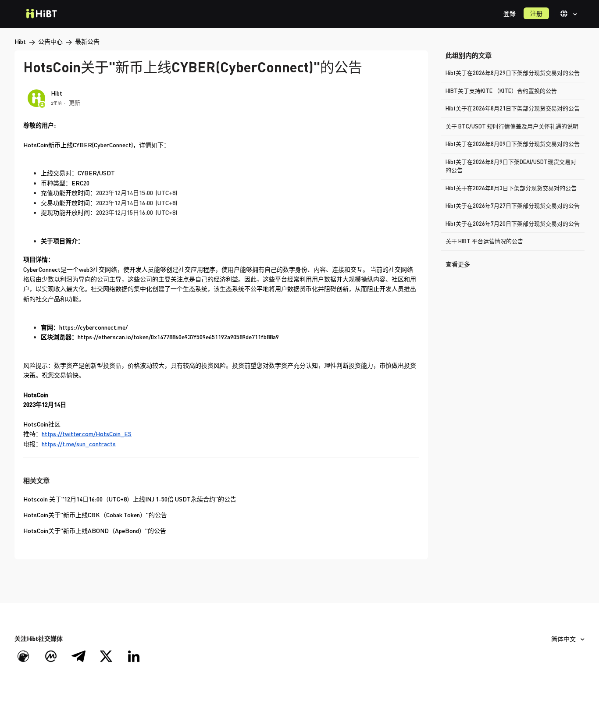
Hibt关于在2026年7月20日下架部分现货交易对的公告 (513, 223)
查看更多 (458, 264)
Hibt (20, 41)
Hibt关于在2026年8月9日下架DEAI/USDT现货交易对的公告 (511, 166)
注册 (536, 13)
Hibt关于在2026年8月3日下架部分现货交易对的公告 (511, 188)
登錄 (509, 13)
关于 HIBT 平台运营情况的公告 (484, 241)
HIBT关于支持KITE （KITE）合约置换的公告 (501, 90)
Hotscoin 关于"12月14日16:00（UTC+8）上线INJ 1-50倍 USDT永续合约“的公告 (129, 499)
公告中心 (50, 41)
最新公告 (87, 41)
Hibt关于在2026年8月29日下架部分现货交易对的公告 (513, 72)
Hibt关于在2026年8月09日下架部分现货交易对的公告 (513, 143)
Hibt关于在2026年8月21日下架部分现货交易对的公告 (513, 108)
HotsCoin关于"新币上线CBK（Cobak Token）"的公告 (95, 515)
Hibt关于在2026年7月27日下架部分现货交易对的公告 (513, 205)
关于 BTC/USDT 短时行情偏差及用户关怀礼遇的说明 (512, 126)
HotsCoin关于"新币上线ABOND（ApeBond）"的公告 (94, 530)
